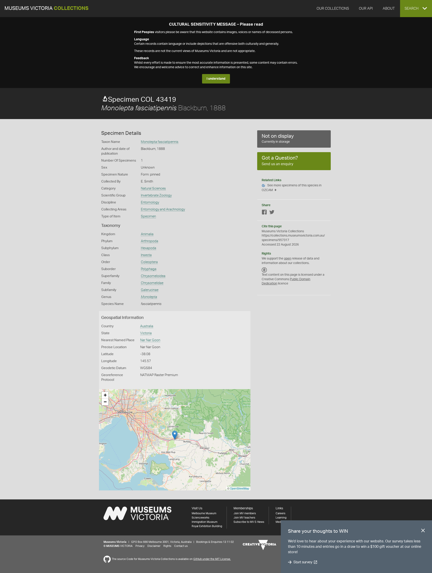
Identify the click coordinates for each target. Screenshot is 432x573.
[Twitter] (271, 213)
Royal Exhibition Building (207, 526)
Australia (146, 326)
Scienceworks (200, 517)
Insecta (146, 255)
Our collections (333, 8)
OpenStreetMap (239, 488)
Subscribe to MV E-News (249, 522)
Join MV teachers (244, 517)
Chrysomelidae (152, 283)
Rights (167, 546)
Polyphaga (148, 269)
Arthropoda (149, 241)
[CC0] (264, 270)
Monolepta (149, 297)
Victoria (146, 333)
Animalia (147, 234)
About (389, 8)
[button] (416, 8)
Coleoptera (149, 262)
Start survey (302, 562)
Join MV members (245, 513)
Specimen (148, 216)
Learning (281, 517)
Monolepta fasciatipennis (159, 142)
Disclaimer (153, 546)
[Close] (423, 531)
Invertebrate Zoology (156, 195)
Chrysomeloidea (153, 276)
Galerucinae (149, 290)
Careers (280, 513)
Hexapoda (148, 248)
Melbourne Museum (204, 513)
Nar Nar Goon (150, 340)
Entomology (150, 202)
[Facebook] (264, 213)
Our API (366, 8)
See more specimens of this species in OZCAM (292, 188)
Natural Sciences (153, 188)
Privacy (139, 546)
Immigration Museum (204, 522)
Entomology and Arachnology (163, 209)
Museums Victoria (46, 8)
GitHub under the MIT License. (212, 559)
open (287, 258)
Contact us (181, 546)
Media (279, 522)
